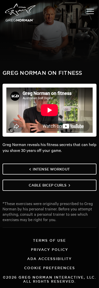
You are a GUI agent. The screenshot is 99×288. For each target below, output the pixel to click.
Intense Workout (51, 168)
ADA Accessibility (49, 258)
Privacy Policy (49, 249)
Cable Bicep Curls (48, 184)
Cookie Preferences (49, 267)
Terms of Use (49, 240)
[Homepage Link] (20, 21)
